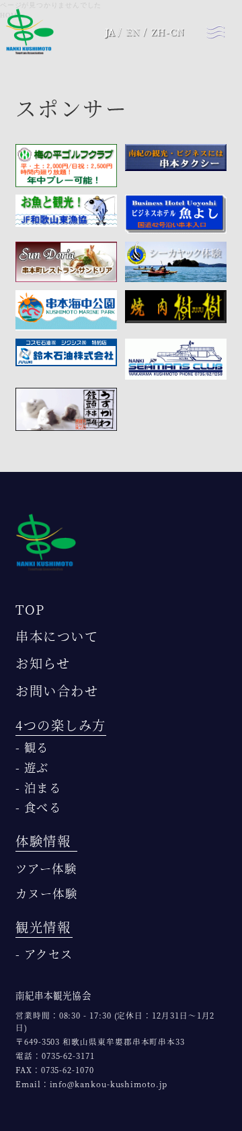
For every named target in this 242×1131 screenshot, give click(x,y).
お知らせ (42, 663)
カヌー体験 (46, 893)
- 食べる (38, 806)
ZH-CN (168, 32)
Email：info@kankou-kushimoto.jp (91, 1083)
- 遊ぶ (32, 767)
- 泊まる (38, 787)
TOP (30, 609)
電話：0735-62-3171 (55, 1055)
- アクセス (44, 953)
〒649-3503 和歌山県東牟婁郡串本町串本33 (100, 1041)
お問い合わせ (56, 690)
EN (133, 32)
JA (110, 32)
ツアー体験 (46, 868)
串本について (56, 636)
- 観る (32, 747)
